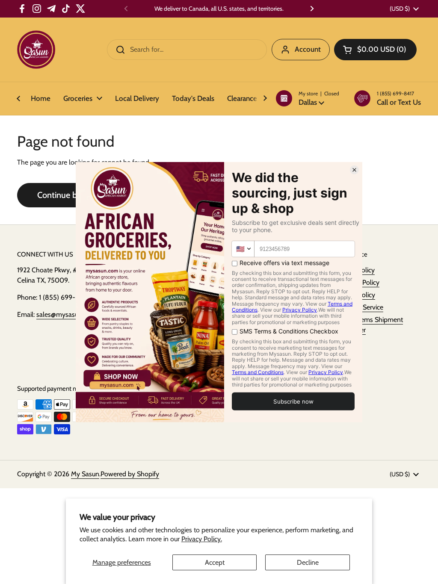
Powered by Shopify (130, 474)
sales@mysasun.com (66, 314)
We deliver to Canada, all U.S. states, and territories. (219, 9)
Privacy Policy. (201, 539)
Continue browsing (71, 195)
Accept (215, 562)
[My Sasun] (36, 49)
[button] (307, 98)
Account (308, 49)
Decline (308, 562)
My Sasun (85, 474)
